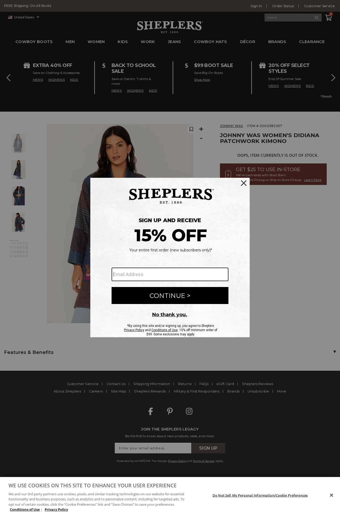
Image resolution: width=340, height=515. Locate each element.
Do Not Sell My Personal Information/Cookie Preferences (260, 495)
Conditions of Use (25, 509)
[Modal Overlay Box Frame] (170, 257)
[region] (170, 496)
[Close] (331, 495)
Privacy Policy (56, 509)
